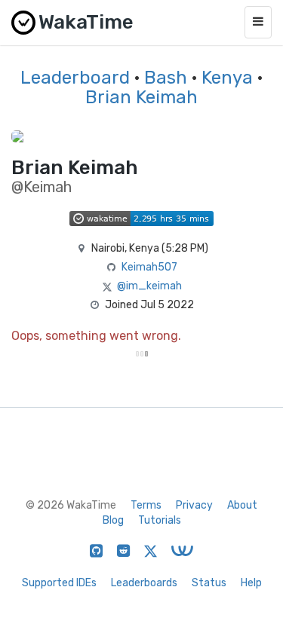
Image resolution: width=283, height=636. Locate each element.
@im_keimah (149, 286)
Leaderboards (144, 582)
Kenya (227, 77)
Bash (165, 77)
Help (251, 582)
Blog (113, 520)
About (242, 505)
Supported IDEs (59, 582)
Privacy (194, 505)
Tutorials (159, 520)
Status (209, 582)
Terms (146, 505)
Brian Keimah (141, 97)
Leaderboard (75, 77)
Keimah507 (149, 267)
